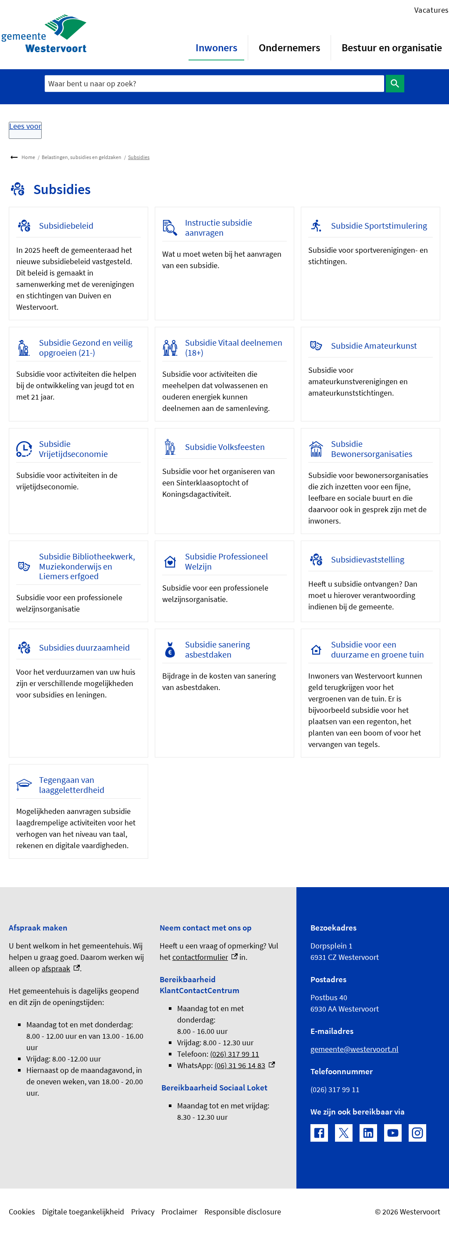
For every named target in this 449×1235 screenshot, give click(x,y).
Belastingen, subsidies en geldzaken (81, 157)
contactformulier (205, 957)
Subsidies (139, 157)
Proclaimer (179, 1212)
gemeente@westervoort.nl (354, 1049)
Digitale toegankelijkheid (83, 1212)
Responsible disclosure (242, 1212)
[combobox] (214, 83)
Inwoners (216, 47)
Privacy (142, 1212)
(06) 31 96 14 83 (244, 1065)
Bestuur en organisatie (392, 47)
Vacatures (431, 10)
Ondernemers (289, 47)
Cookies (22, 1212)
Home (28, 157)
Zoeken (395, 83)
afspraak (61, 968)
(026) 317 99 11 (234, 1054)
